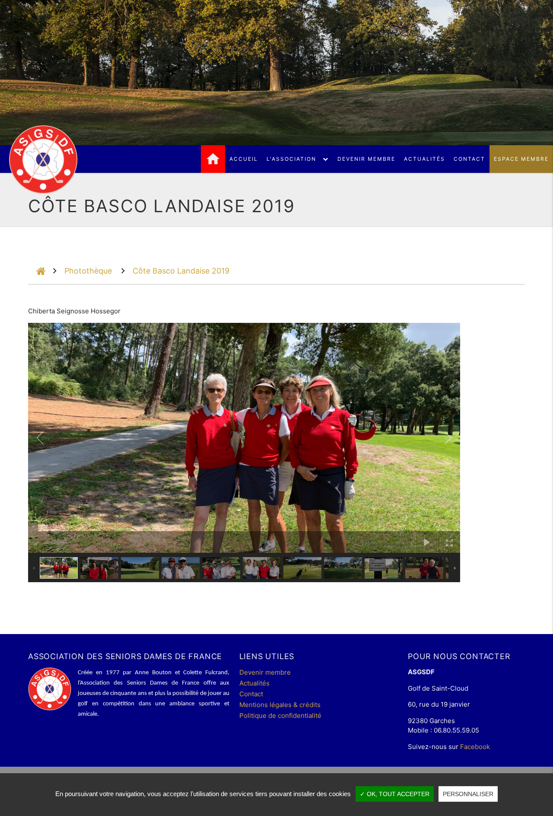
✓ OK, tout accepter (394, 793)
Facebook (475, 747)
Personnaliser (468, 793)
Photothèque (88, 270)
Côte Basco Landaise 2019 (181, 270)
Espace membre (521, 159)
